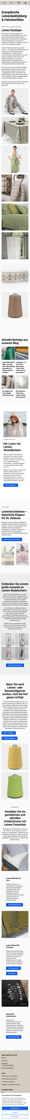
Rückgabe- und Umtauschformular (11, 1084)
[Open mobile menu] (4, 2)
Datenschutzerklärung (7, 1068)
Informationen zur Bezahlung (9, 1076)
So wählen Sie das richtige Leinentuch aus (8, 393)
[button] (18, 3)
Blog (3, 1092)
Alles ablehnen (15, 1116)
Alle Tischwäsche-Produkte (12, 539)
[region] (15, 1106)
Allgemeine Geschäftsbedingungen (8, 1064)
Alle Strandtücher (11, 485)
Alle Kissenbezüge (13, 1037)
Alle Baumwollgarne (9, 738)
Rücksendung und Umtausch (9, 1079)
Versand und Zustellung (8, 1081)
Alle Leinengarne (9, 733)
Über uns (4, 1058)
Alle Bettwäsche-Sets (14, 904)
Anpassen (15, 1112)
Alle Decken (11, 973)
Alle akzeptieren (15, 1108)
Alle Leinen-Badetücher (15, 665)
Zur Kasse (4, 1060)
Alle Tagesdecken (13, 968)
